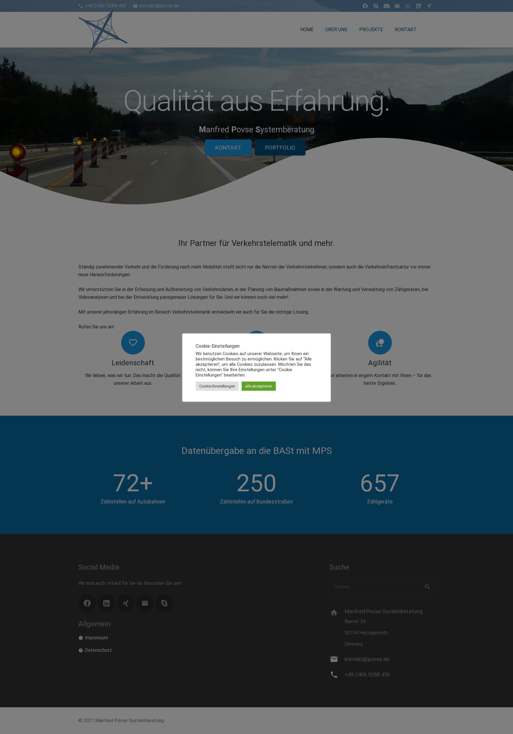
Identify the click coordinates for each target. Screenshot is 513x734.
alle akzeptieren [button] (258, 386)
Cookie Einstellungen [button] (217, 386)
